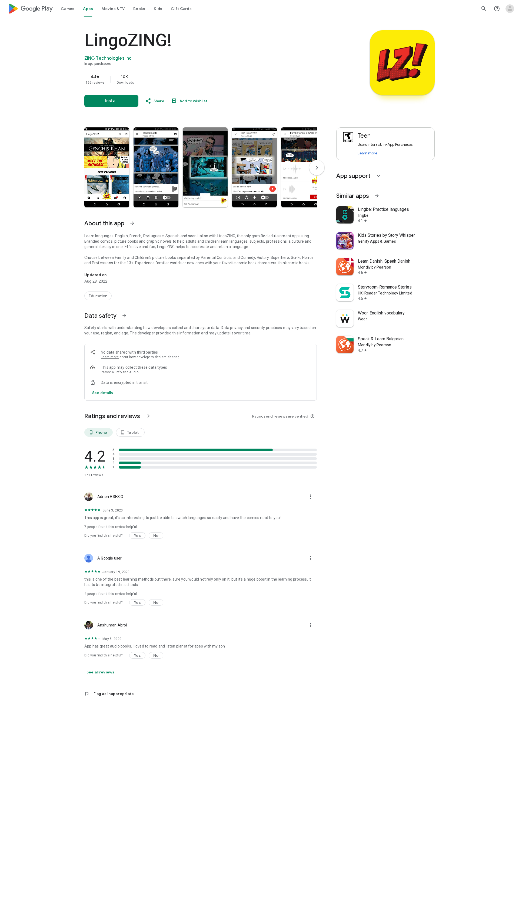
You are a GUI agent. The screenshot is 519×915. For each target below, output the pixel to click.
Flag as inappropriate (109, 693)
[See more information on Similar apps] (376, 195)
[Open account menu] (509, 8)
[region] (192, 79)
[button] (106, 167)
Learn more (110, 357)
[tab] (67, 8)
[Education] (98, 296)
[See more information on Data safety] (124, 315)
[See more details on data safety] (102, 392)
